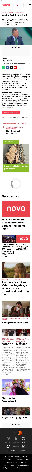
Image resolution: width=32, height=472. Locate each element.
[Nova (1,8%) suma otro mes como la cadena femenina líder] (16, 209)
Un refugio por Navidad (21, 418)
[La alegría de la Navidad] (9, 333)
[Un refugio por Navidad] (23, 411)
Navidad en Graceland (9, 400)
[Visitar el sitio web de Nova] (8, 442)
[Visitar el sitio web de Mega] (16, 442)
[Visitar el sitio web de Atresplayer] (12, 450)
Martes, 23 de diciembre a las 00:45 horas (8, 340)
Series (4, 9)
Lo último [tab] (21, 123)
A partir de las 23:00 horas (12, 280)
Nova (3, 117)
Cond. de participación (22, 465)
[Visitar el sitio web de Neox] (24, 438)
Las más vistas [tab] (9, 123)
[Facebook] (4, 60)
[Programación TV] (21, 5)
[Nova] (8, 5)
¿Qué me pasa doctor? (10, 112)
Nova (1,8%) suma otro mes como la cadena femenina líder (13, 224)
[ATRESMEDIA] (16, 433)
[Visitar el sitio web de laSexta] (16, 438)
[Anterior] (1, 0)
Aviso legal (9, 462)
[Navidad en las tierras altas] (23, 333)
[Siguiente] (30, 0)
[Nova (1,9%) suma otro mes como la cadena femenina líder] (23, 239)
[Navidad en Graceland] (16, 387)
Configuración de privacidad (11, 468)
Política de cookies (8, 465)
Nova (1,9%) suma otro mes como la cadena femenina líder (22, 247)
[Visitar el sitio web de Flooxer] (22, 450)
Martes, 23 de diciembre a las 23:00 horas (22, 340)
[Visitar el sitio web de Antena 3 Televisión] (8, 438)
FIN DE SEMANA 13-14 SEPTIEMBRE (14, 128)
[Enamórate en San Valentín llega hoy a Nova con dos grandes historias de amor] (16, 270)
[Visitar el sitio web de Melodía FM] (24, 446)
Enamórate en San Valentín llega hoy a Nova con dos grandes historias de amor (15, 288)
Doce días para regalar (7, 418)
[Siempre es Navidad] (16, 309)
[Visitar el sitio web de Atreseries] (24, 442)
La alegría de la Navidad (7, 344)
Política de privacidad (19, 462)
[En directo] (17, 5)
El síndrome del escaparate (13, 132)
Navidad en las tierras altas (21, 344)
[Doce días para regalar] (9, 411)
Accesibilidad (26, 468)
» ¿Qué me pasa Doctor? (22, 117)
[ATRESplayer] (25, 5)
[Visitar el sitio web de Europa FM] (16, 446)
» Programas (10, 117)
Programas (12, 9)
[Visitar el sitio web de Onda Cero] (8, 446)
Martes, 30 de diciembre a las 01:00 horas (15, 319)
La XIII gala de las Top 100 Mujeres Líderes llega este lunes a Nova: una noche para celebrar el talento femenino (8, 250)
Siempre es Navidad (15, 322)
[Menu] (30, 5)
